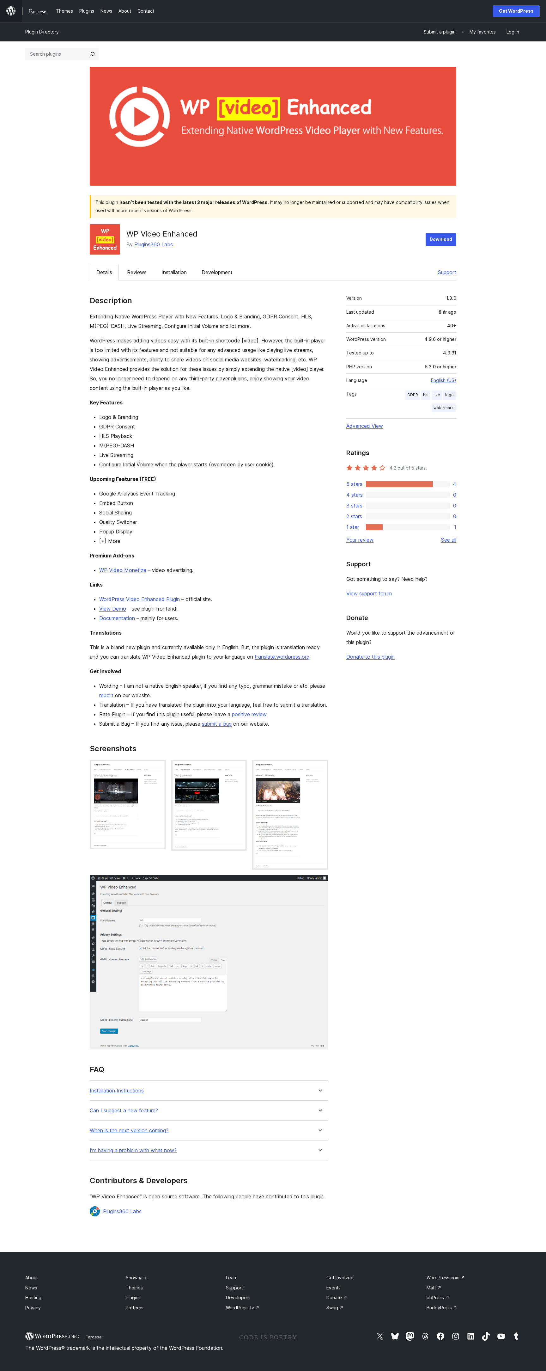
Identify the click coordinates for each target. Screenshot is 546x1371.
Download (441, 239)
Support (447, 272)
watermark (444, 407)
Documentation (117, 618)
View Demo (112, 609)
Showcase (137, 1277)
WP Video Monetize (122, 570)
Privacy (33, 1307)
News (31, 1287)
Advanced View (364, 426)
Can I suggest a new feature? (124, 1111)
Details (104, 272)
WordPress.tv (242, 1307)
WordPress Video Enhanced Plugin (139, 599)
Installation (174, 272)
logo (449, 394)
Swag (334, 1307)
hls (425, 394)
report (106, 695)
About (31, 1277)
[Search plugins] (92, 54)
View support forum (369, 593)
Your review (359, 540)
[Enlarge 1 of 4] (157, 768)
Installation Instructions (117, 1091)
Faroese (94, 1336)
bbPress (438, 1297)
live (437, 394)
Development (217, 272)
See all (448, 540)
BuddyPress (442, 1307)
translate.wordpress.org (282, 657)
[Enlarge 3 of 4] (319, 768)
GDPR (412, 394)
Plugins (133, 1297)
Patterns (134, 1307)
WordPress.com (446, 1277)
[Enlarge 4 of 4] (319, 883)
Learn (232, 1277)
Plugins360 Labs (153, 244)
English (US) (443, 380)
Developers (238, 1297)
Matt (434, 1287)
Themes (134, 1287)
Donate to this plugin (370, 657)
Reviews (137, 272)
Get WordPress (516, 11)
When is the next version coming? (129, 1131)
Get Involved (340, 1277)
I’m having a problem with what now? (133, 1150)
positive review (249, 714)
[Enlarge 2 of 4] (238, 768)
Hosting (33, 1297)
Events (333, 1287)
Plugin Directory (42, 31)
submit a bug (217, 724)
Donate (336, 1297)
